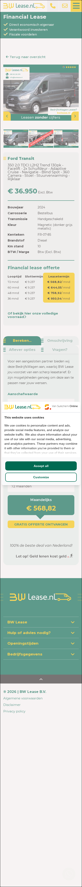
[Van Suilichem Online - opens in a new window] (61, 407)
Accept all (41, 466)
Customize (41, 477)
